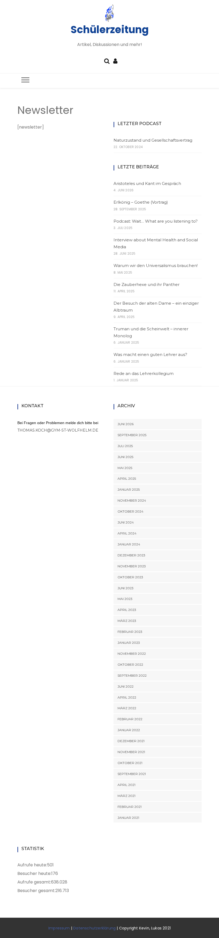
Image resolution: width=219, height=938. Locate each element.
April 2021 (126, 785)
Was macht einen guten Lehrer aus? (150, 354)
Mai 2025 (125, 468)
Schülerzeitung (110, 29)
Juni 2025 (125, 457)
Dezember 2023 (131, 555)
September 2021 (132, 774)
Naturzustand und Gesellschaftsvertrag (153, 140)
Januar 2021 (128, 818)
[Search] (107, 60)
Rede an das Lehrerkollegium (144, 373)
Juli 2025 (125, 446)
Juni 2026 (126, 424)
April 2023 (127, 610)
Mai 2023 (125, 599)
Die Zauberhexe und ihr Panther (146, 284)
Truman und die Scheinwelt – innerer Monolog (151, 332)
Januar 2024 (129, 544)
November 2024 (132, 500)
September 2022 (132, 675)
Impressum (59, 928)
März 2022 (127, 708)
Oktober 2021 (130, 763)
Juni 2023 (126, 588)
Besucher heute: (34, 873)
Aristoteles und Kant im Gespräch (147, 183)
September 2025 (132, 435)
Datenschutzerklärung (94, 928)
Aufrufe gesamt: (34, 882)
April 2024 (127, 533)
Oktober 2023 (130, 577)
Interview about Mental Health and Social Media (156, 243)
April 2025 (127, 478)
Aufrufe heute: (32, 865)
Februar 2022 (130, 719)
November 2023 (132, 566)
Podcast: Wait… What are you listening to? (156, 221)
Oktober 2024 (130, 511)
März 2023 (127, 621)
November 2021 (131, 752)
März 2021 (126, 796)
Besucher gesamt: (36, 890)
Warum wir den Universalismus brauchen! (156, 265)
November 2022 (132, 654)
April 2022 (127, 697)
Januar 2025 (129, 489)
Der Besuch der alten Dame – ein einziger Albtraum (156, 307)
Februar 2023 (130, 632)
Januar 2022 (129, 730)
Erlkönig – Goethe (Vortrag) (141, 202)
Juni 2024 (126, 522)
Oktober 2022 (130, 664)
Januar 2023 (129, 643)
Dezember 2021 (131, 741)
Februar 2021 (130, 807)
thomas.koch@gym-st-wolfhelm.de (57, 430)
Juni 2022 (126, 686)
